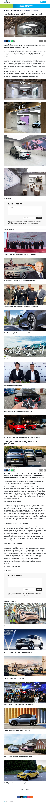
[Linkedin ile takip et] (25, 797)
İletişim (23, 793)
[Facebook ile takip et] (18, 797)
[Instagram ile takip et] (28, 797)
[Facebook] (5, 41)
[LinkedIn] (9, 41)
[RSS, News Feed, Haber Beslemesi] (31, 797)
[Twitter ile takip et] (21, 797)
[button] (40, 41)
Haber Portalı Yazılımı (10, 801)
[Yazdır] (14, 41)
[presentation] (8, 6)
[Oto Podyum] (7, 1)
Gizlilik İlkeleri (28, 793)
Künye (19, 793)
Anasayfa (7, 10)
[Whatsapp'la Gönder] (12, 41)
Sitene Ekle (35, 793)
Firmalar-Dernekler (15, 10)
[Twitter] (7, 41)
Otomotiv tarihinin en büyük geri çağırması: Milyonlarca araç (26, 6)
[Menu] (42, 2)
